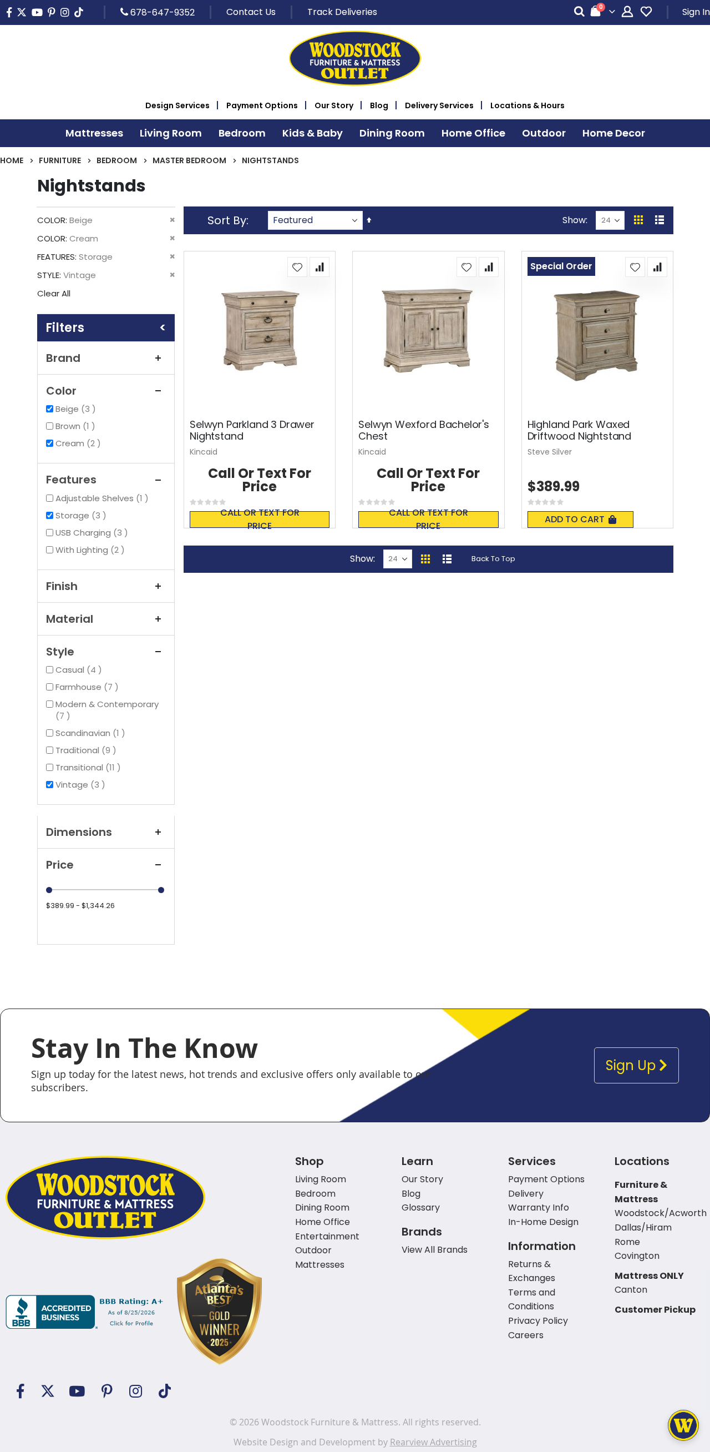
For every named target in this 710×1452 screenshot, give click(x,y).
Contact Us (251, 12)
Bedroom (117, 160)
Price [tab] (60, 865)
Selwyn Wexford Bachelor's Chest (423, 430)
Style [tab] (60, 651)
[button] (297, 267)
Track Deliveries (342, 12)
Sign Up (632, 1065)
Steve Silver (550, 451)
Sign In (696, 12)
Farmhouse (88, 687)
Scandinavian (91, 733)
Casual (80, 669)
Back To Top (493, 558)
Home (11, 160)
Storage (82, 515)
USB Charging (93, 532)
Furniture (60, 160)
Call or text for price (260, 519)
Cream (79, 443)
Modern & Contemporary (107, 710)
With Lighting (91, 550)
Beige (77, 409)
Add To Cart (575, 519)
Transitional (89, 767)
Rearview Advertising (433, 1442)
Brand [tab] (63, 358)
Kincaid (203, 451)
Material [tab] (69, 619)
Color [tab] (61, 391)
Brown (76, 426)
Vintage (81, 784)
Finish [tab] (62, 586)
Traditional (87, 750)
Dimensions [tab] (79, 832)
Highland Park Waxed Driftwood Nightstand (579, 430)
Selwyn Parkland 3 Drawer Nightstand (252, 430)
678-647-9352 (161, 12)
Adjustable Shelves (103, 498)
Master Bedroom (189, 160)
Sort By (226, 220)
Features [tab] (71, 479)
